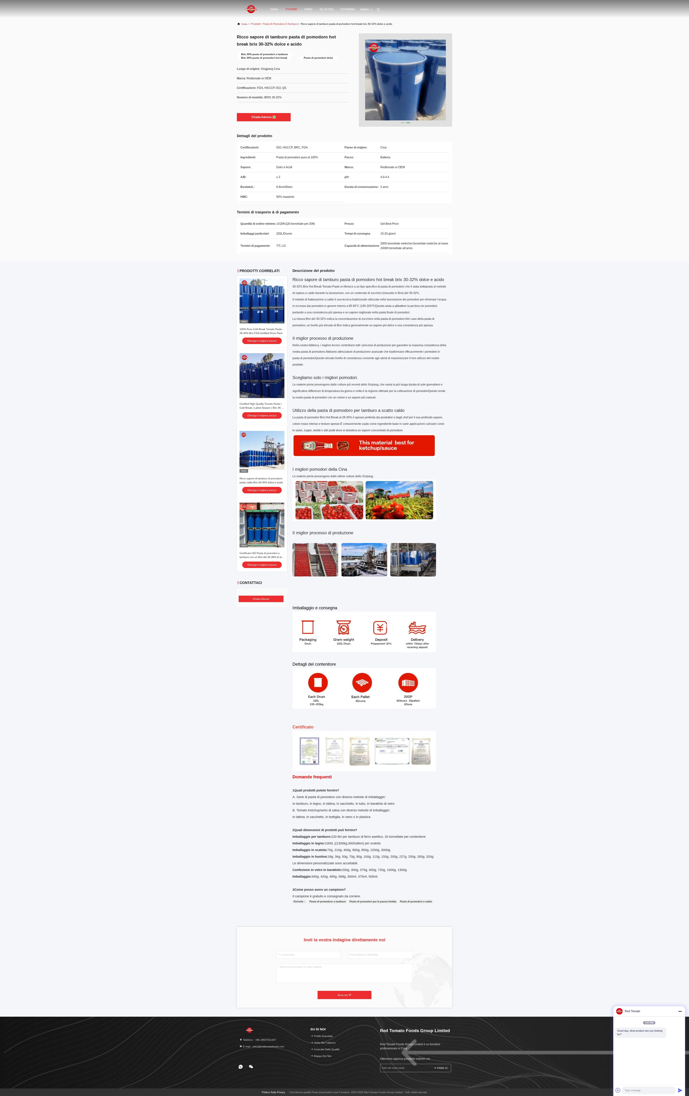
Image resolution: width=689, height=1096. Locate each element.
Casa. (274, 9)
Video (308, 9)
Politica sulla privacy (273, 1092)
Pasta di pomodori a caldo (416, 901)
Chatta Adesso (262, 117)
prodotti (255, 23)
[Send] (680, 1090)
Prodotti (291, 9)
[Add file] (617, 1090)
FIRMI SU (442, 1068)
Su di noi (326, 9)
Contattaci (347, 9)
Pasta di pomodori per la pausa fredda (373, 901)
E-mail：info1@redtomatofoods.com (263, 1046)
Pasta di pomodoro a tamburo (280, 23)
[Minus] (680, 1011)
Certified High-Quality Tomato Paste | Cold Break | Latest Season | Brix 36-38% (261, 407)
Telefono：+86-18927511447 (259, 1039)
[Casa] (251, 9)
